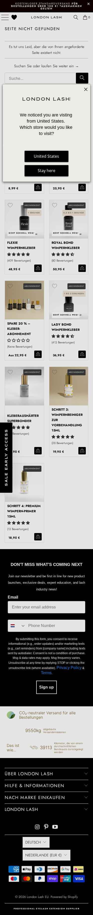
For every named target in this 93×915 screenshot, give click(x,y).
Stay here (46, 171)
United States (46, 156)
